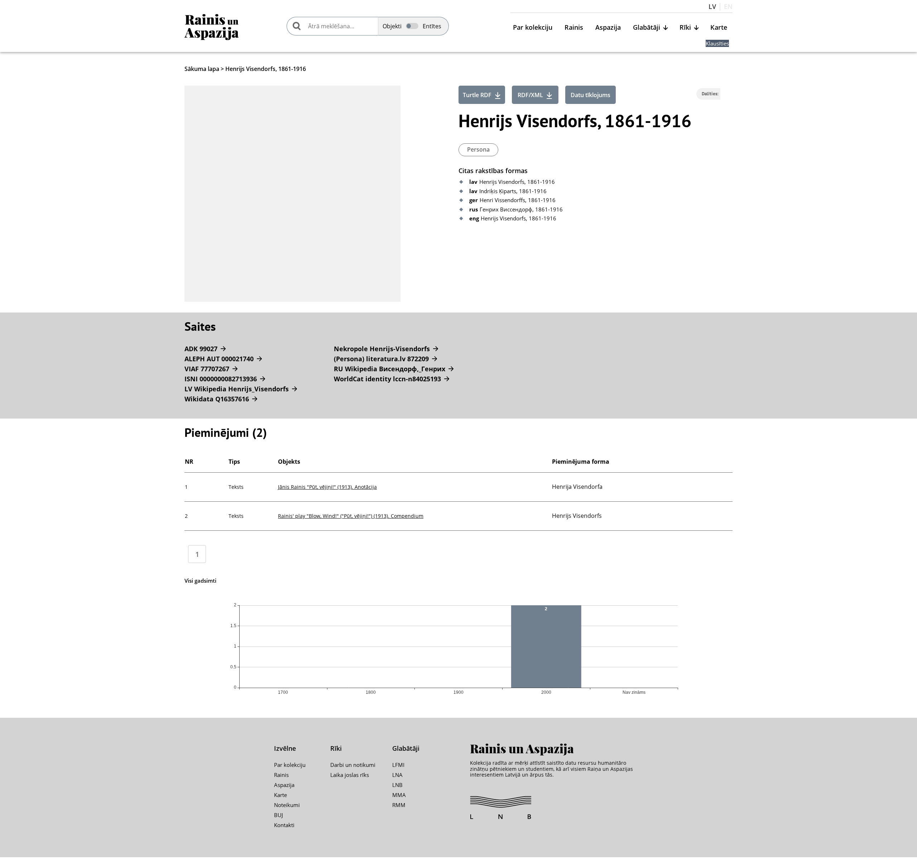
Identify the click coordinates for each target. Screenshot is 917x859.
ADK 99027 (200, 348)
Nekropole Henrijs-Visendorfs (382, 348)
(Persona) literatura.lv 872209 (381, 358)
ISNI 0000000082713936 (220, 378)
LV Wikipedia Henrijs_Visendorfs (236, 389)
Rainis (574, 28)
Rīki (685, 28)
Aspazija (608, 28)
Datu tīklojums (590, 95)
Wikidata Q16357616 (216, 399)
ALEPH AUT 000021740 (219, 358)
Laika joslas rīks (349, 774)
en (728, 7)
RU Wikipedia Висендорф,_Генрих (389, 368)
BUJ (278, 815)
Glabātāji (646, 28)
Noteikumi (287, 804)
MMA (399, 794)
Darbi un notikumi (352, 764)
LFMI (398, 764)
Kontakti (284, 825)
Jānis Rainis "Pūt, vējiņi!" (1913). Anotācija (327, 486)
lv (712, 7)
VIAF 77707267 (206, 368)
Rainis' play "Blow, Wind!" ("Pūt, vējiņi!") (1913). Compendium (350, 515)
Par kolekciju (532, 28)
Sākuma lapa (201, 69)
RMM (398, 804)
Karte (718, 28)
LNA (397, 774)
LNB (397, 784)
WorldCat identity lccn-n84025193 (387, 378)
